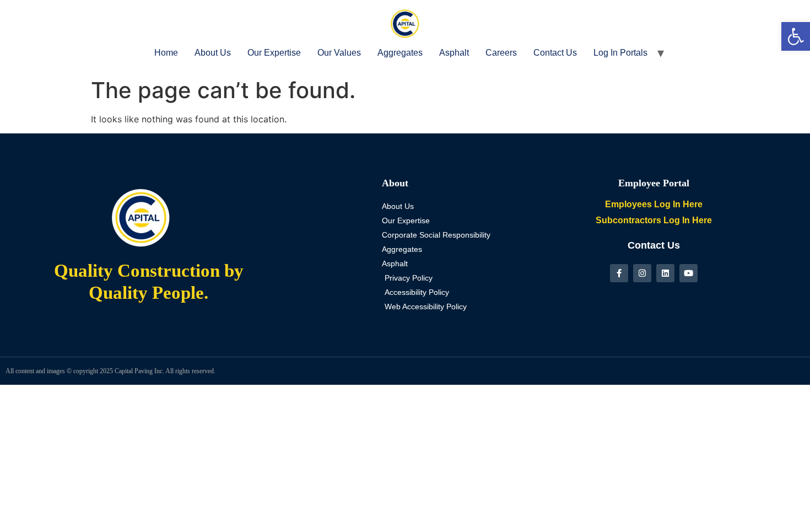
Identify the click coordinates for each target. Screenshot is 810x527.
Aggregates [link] (400, 52)
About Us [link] (213, 52)
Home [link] (166, 52)
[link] (795, 36)
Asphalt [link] (454, 52)
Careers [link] (501, 52)
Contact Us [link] (555, 52)
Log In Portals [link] (620, 52)
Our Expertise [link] (274, 52)
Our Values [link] (339, 52)
